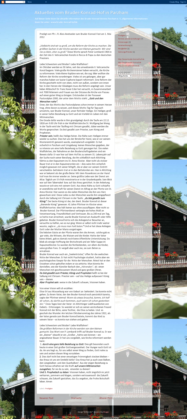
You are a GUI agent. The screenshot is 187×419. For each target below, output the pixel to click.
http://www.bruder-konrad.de (129, 62)
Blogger (106, 412)
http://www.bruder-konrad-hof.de (131, 59)
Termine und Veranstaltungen (129, 39)
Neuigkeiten (122, 49)
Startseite (76, 398)
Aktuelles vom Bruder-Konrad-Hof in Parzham (81, 12)
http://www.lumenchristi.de (128, 66)
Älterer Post (105, 398)
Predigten (49, 389)
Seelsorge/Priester (125, 52)
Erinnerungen (123, 42)
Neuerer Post (46, 398)
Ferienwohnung (124, 45)
